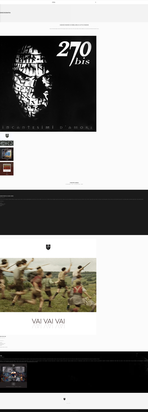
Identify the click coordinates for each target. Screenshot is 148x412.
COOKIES (69, 403)
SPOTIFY (72, 184)
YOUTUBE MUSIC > (2, 204)
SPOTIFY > (1, 342)
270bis (53, 2)
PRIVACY (67, 403)
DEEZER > (1, 205)
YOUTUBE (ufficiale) (68, 184)
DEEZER (82, 184)
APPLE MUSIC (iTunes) (77, 184)
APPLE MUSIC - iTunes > (3, 343)
